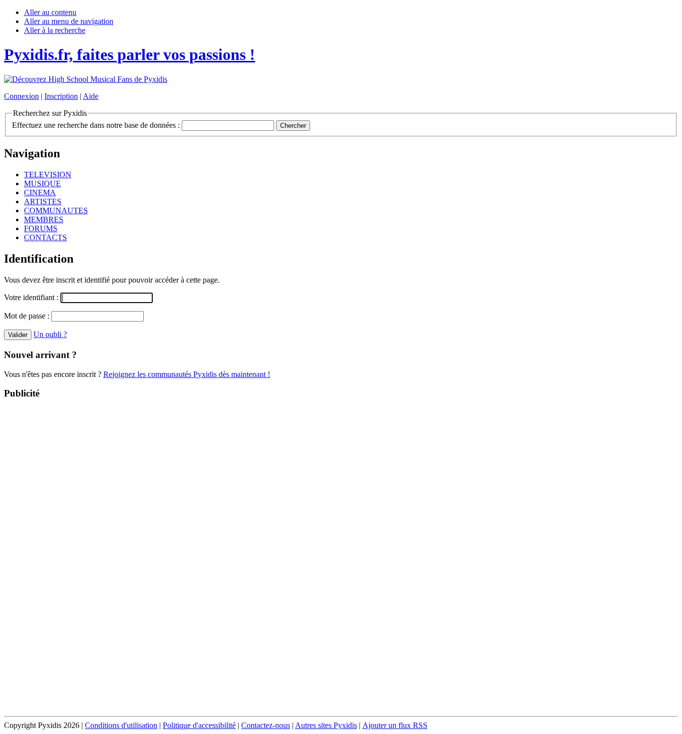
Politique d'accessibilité (199, 725)
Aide (90, 96)
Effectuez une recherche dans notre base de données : (96, 125)
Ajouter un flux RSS (394, 725)
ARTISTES (42, 201)
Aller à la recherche (54, 30)
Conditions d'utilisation (121, 725)
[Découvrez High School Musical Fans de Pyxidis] (85, 79)
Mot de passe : (27, 316)
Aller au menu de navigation (68, 21)
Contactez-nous (265, 725)
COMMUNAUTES (56, 210)
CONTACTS (45, 237)
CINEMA (40, 192)
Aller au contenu (50, 12)
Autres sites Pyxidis (326, 725)
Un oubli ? (50, 334)
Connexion (21, 96)
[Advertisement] (341, 558)
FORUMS (40, 228)
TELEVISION (47, 174)
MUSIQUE (42, 183)
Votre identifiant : (32, 297)
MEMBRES (43, 219)
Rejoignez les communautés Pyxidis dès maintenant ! (186, 374)
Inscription (61, 96)
